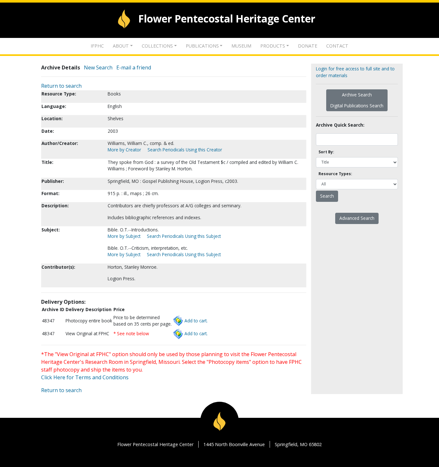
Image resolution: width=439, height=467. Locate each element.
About (121, 46)
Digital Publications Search (356, 106)
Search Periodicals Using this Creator (185, 150)
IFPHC (97, 46)
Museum (241, 46)
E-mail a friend (133, 67)
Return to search (61, 85)
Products (272, 46)
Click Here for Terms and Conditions (85, 377)
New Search (98, 67)
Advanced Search (356, 218)
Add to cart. (196, 321)
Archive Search (357, 95)
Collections (157, 46)
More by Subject (124, 236)
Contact (337, 46)
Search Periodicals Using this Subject (184, 236)
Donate (307, 46)
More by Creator (124, 150)
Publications (202, 46)
